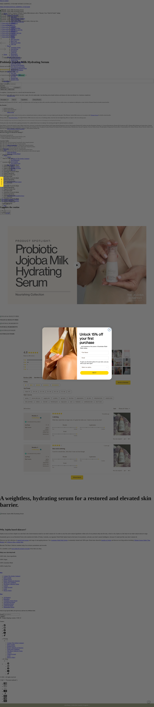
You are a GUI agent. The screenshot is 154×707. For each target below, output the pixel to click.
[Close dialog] (109, 329)
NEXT (94, 373)
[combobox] (94, 367)
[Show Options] (107, 367)
